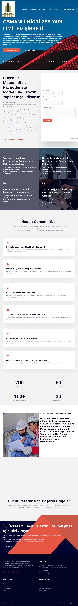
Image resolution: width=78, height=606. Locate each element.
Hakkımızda (32, 9)
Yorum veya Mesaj (48, 107)
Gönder (47, 120)
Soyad (54, 96)
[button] (68, 9)
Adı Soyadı (46, 90)
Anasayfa (24, 9)
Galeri (49, 9)
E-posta (45, 99)
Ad (43, 96)
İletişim (55, 9)
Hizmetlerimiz (42, 9)
